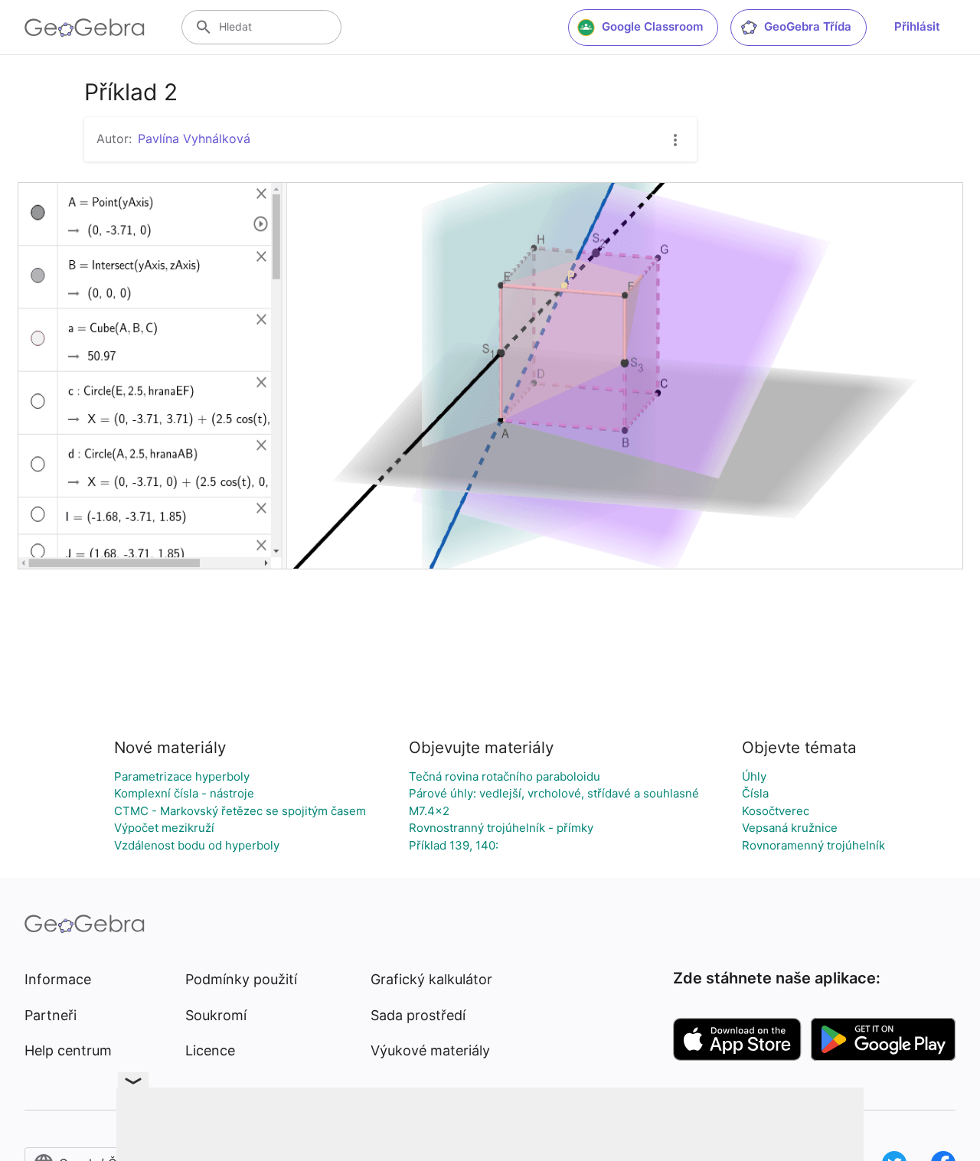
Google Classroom (652, 26)
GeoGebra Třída (807, 26)
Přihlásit (917, 26)
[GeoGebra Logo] (84, 27)
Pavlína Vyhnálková (194, 138)
